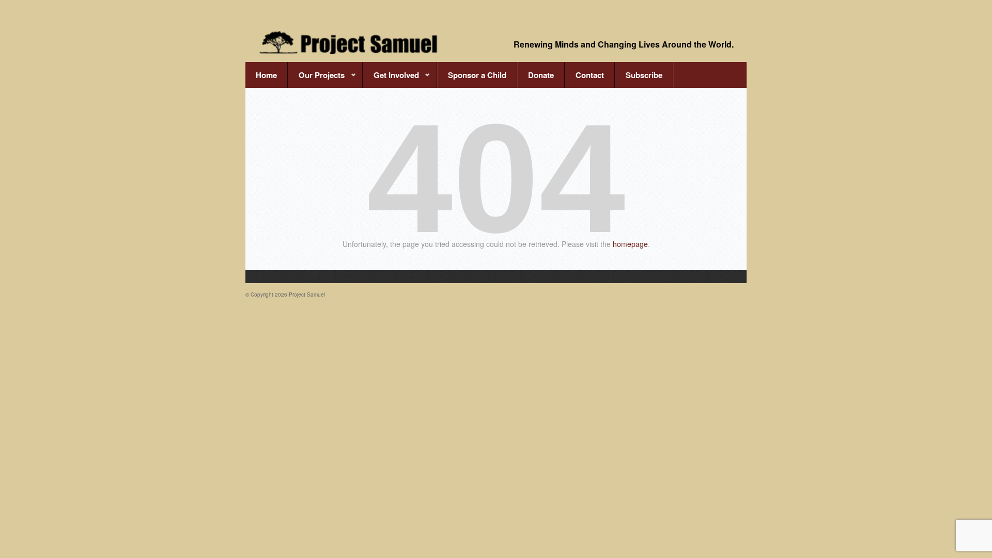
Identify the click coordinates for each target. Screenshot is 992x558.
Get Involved (391, 78)
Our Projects (316, 78)
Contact (590, 75)
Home (266, 75)
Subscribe (644, 75)
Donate (541, 75)
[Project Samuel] (348, 42)
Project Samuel (307, 294)
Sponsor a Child (477, 75)
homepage (630, 244)
